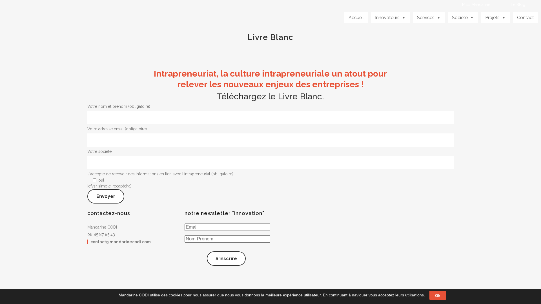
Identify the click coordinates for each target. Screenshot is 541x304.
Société (460, 17)
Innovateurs (387, 17)
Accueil (356, 17)
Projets (492, 17)
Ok (437, 295)
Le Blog (518, 4)
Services (425, 17)
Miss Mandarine (476, 4)
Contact (525, 17)
